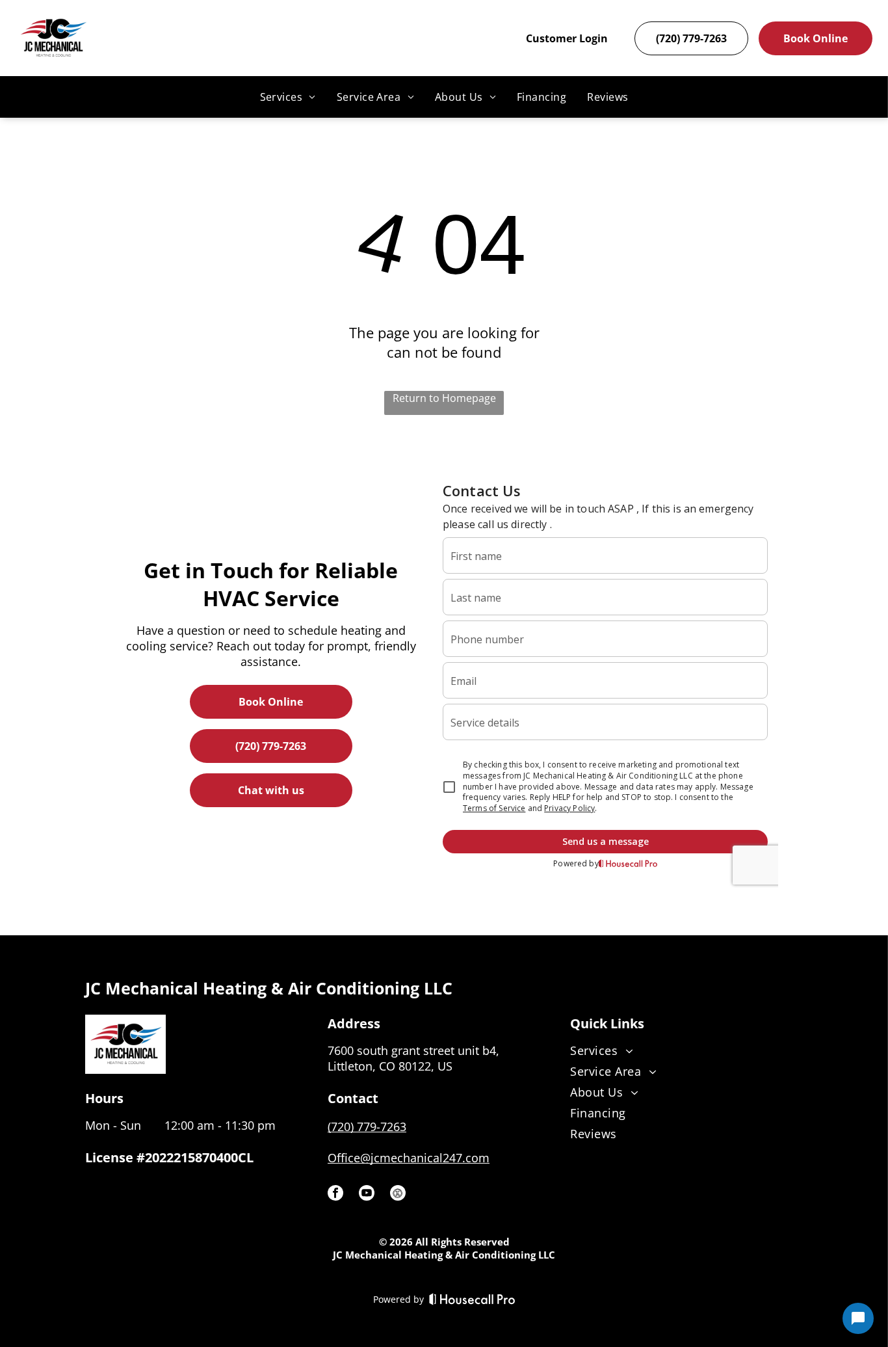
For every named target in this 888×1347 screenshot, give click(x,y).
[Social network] (398, 1194)
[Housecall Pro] (472, 1298)
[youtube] (366, 1194)
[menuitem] (288, 97)
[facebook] (335, 1194)
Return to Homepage (444, 398)
